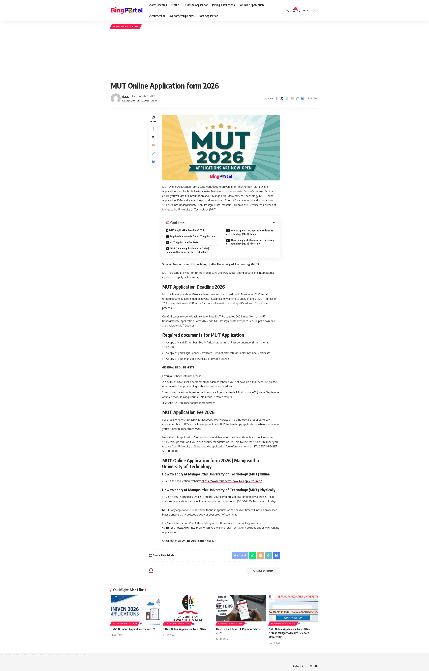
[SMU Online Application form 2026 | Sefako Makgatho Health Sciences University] (293, 610)
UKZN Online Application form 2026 (184, 629)
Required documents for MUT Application (192, 236)
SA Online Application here (195, 540)
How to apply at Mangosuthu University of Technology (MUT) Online (249, 232)
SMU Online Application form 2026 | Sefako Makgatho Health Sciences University (290, 632)
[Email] (292, 98)
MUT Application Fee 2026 (184, 242)
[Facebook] (307, 666)
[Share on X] (281, 98)
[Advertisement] (214, 55)
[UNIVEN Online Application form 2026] (135, 610)
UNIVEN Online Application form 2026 (133, 629)
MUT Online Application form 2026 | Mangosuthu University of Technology (187, 250)
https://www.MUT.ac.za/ (182, 527)
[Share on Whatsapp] (287, 98)
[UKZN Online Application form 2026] (188, 610)
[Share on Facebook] (276, 98)
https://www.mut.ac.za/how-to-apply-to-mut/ (231, 481)
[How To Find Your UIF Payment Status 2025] (241, 610)
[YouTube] (316, 666)
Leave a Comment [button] (264, 571)
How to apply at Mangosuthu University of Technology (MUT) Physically (250, 242)
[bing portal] (127, 11)
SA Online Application (126, 26)
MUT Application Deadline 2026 (186, 230)
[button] (287, 10)
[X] (311, 666)
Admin (125, 95)
